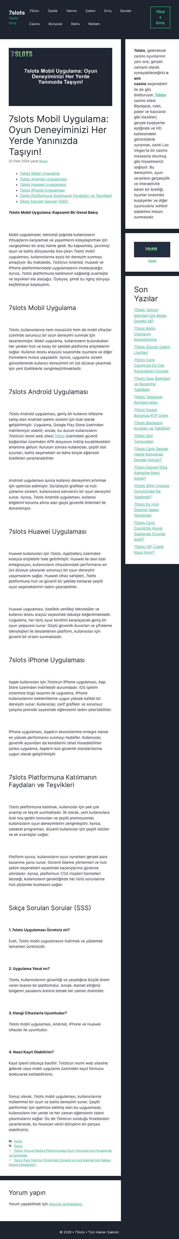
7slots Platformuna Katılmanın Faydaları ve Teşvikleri (66, 196)
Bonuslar (55, 24)
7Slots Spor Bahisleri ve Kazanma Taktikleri (152, 384)
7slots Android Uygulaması (43, 179)
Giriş (108, 11)
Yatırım (71, 11)
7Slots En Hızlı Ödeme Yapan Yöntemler (146, 510)
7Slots (34, 11)
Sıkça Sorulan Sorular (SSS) (44, 201)
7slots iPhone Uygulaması (42, 190)
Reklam (94, 24)
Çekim (90, 11)
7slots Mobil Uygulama (40, 173)
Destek (125, 11)
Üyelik (52, 11)
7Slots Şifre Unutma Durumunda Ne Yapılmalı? (151, 491)
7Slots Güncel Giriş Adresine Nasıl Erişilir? (150, 473)
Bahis (75, 24)
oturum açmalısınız (65, 1204)
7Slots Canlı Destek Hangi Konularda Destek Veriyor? (151, 454)
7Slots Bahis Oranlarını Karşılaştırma (145, 334)
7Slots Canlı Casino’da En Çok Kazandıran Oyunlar (151, 365)
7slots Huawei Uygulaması (43, 184)
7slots (17, 12)
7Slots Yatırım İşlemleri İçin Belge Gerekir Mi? (150, 315)
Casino (34, 24)
